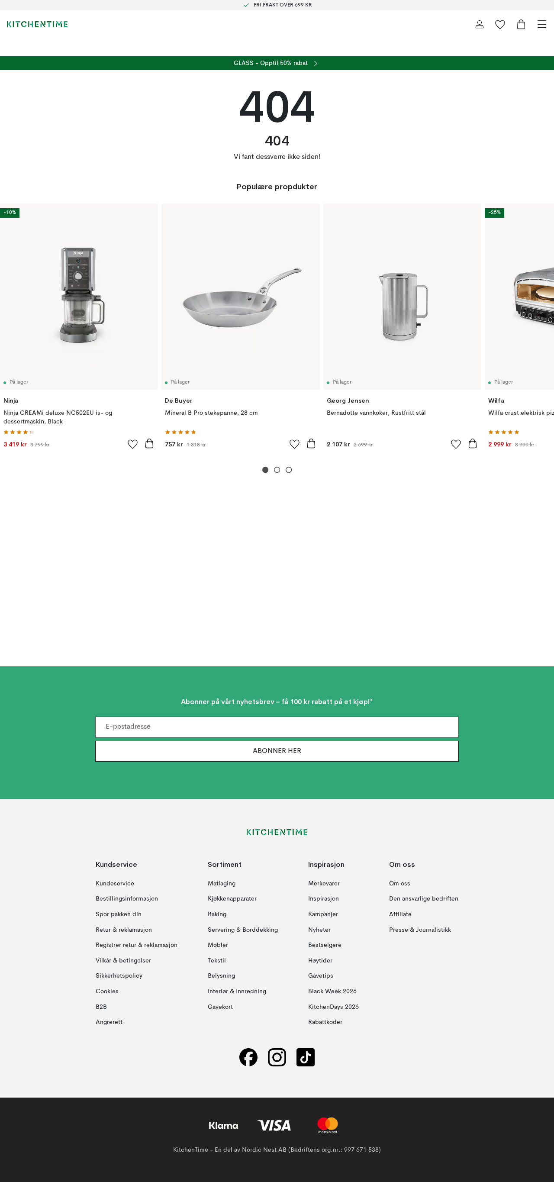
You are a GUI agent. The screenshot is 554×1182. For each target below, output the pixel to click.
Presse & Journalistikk (420, 930)
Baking (217, 914)
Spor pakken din (119, 914)
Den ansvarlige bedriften (423, 899)
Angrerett (109, 1022)
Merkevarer (324, 883)
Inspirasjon (323, 899)
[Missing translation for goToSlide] (277, 470)
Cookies (107, 991)
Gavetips (320, 976)
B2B (101, 1007)
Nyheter (319, 930)
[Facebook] (248, 1057)
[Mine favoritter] (500, 24)
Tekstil (217, 960)
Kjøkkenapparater (232, 899)
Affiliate (400, 914)
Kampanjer (323, 914)
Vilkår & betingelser (123, 960)
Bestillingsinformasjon (127, 899)
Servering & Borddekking (243, 930)
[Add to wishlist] (133, 443)
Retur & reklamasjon (124, 930)
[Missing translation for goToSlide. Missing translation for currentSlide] (265, 470)
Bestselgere (324, 945)
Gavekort (220, 1007)
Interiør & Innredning (237, 991)
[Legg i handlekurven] (149, 443)
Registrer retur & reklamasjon (136, 945)
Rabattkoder (325, 1022)
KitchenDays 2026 (333, 1007)
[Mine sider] (479, 24)
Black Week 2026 (332, 991)
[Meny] (541, 24)
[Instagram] (277, 1057)
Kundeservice (115, 883)
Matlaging (221, 883)
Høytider (320, 960)
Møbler (218, 945)
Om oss (399, 883)
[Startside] (37, 24)
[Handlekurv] (521, 24)
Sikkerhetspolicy (119, 976)
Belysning (221, 976)
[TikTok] (305, 1057)
